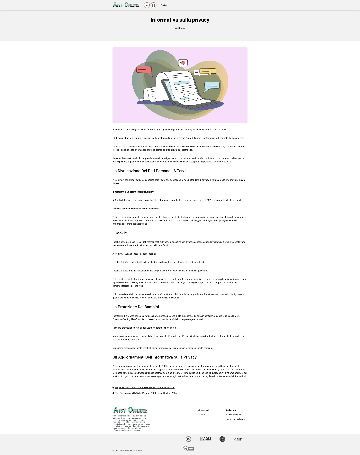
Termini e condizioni (234, 415)
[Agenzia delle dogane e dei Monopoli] (205, 439)
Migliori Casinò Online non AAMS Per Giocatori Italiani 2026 (145, 387)
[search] (147, 5)
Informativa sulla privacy (237, 419)
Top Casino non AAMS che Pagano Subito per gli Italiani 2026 (146, 393)
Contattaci (202, 415)
